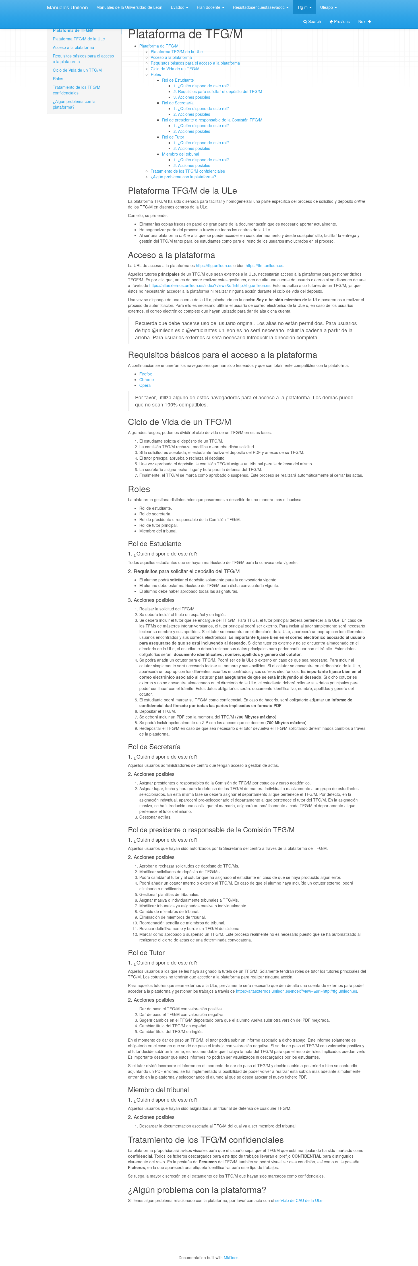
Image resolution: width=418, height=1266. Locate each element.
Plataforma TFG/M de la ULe (79, 39)
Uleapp (327, 7)
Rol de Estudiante (178, 80)
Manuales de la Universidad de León (129, 7)
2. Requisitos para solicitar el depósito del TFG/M (217, 91)
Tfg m (303, 7)
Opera (145, 385)
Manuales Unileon (67, 7)
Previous (341, 21)
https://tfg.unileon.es (214, 265)
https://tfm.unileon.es (264, 265)
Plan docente (209, 7)
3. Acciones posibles (191, 97)
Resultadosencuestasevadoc (259, 7)
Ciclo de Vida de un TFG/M (77, 70)
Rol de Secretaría (178, 103)
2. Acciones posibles (191, 114)
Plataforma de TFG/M (73, 30)
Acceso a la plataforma (73, 47)
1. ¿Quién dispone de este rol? (201, 85)
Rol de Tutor (173, 137)
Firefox (145, 374)
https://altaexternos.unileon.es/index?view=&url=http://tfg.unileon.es (209, 285)
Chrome (146, 379)
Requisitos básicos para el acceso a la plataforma (83, 58)
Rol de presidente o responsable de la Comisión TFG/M (212, 120)
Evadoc (178, 7)
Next (363, 21)
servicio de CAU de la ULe (298, 1200)
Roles (58, 78)
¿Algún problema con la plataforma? (74, 104)
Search (314, 21)
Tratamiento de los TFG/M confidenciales (76, 90)
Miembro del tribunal (180, 154)
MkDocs (231, 1257)
